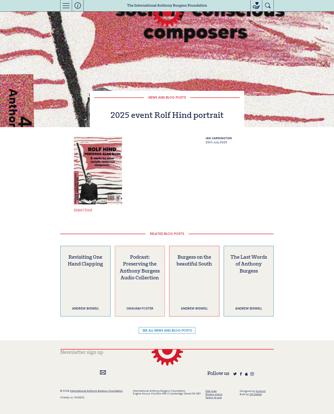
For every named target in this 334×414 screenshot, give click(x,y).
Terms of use (213, 397)
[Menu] (66, 5)
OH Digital (255, 394)
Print (88, 210)
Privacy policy (213, 394)
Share (78, 210)
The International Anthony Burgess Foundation (167, 5)
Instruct (261, 391)
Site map (211, 391)
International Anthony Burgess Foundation (96, 390)
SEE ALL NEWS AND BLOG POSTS (167, 330)
